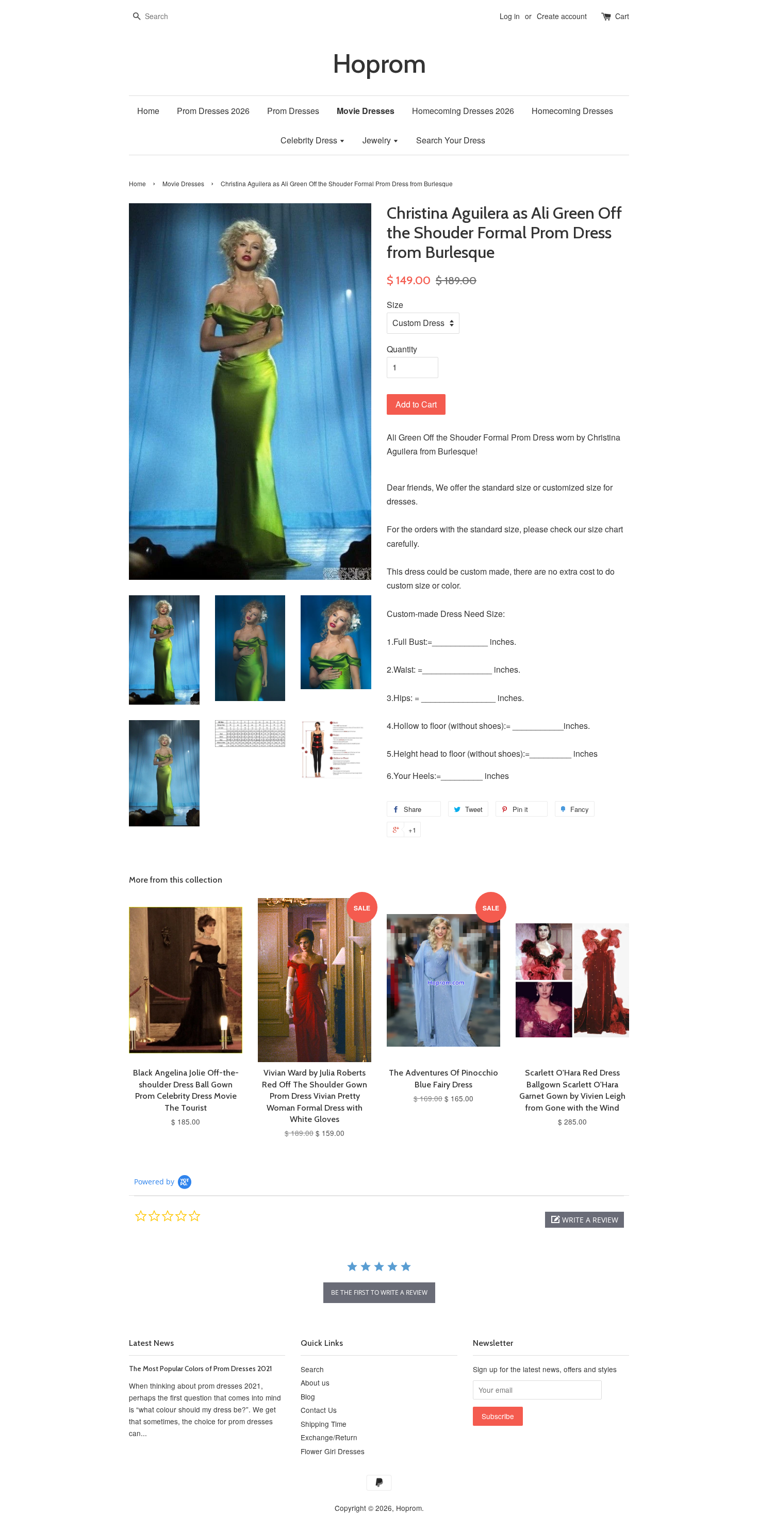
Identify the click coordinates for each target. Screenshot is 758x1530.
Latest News (151, 1343)
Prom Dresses (293, 111)
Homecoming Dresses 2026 (463, 111)
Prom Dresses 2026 (213, 111)
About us (315, 1382)
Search (312, 1369)
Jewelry (377, 140)
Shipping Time (324, 1424)
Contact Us (319, 1410)
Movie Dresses (365, 111)
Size (395, 305)
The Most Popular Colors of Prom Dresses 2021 (200, 1368)
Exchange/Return (329, 1437)
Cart (622, 16)
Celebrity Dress (310, 140)
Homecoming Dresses (572, 111)
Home (148, 111)
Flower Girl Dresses (333, 1451)
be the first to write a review (379, 1292)
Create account (562, 16)
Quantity (402, 349)
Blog (308, 1396)
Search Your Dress (450, 140)
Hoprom (379, 63)
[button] (584, 1220)
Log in (510, 16)
